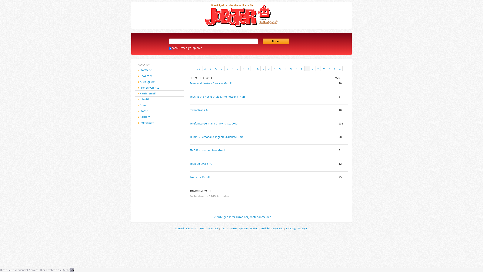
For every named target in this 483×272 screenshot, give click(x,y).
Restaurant (192, 228)
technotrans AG (199, 110)
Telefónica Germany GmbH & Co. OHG (214, 123)
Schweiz (254, 228)
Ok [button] (72, 270)
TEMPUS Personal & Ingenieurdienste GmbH (217, 137)
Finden (276, 41)
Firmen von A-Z (149, 87)
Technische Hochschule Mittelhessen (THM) (217, 96)
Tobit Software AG (201, 163)
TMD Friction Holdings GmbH (208, 150)
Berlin (233, 228)
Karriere (145, 117)
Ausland (179, 228)
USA (202, 228)
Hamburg (291, 228)
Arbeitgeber (147, 81)
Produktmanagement (272, 228)
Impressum (147, 122)
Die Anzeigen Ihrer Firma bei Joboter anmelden (241, 217)
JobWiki (144, 99)
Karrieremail (148, 93)
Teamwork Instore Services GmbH (211, 83)
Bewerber (146, 76)
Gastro (224, 228)
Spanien (243, 228)
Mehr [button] (66, 270)
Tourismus (212, 228)
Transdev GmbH (200, 177)
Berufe (144, 105)
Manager (303, 228)
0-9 (198, 68)
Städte (144, 111)
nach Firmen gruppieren (187, 48)
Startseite (146, 70)
